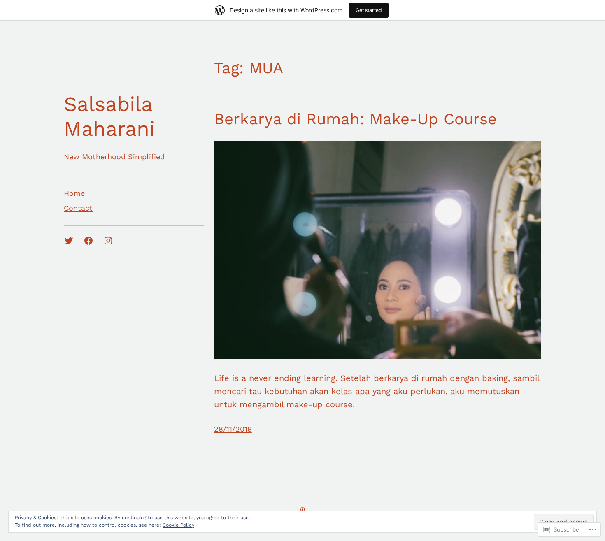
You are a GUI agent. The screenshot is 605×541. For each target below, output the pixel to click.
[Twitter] (69, 241)
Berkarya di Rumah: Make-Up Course (355, 119)
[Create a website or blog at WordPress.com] (302, 510)
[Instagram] (108, 241)
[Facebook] (88, 241)
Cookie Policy (178, 525)
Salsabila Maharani (109, 116)
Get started (369, 10)
